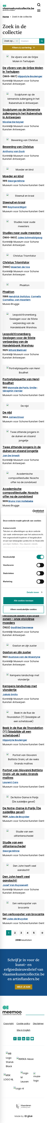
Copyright (8, 1023)
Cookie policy (23, 1023)
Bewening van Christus (18, 147)
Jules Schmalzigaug (30, 237)
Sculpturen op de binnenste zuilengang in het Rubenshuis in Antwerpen (22, 113)
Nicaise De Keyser (13, 122)
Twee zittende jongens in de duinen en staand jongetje (22, 449)
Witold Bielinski (17, 350)
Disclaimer (38, 1023)
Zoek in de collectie (22, 16)
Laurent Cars (10, 782)
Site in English (23, 1030)
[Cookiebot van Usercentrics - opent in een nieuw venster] (33, 511)
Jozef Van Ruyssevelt (15, 885)
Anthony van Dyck (14, 151)
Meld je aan (23, 986)
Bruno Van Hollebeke (20, 501)
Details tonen (33, 592)
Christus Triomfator (16, 262)
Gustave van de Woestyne (24, 657)
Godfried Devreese (22, 627)
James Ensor (16, 417)
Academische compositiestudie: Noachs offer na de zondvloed (20, 492)
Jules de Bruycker (18, 816)
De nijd (7, 412)
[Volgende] (42, 933)
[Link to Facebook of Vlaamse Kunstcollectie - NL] (15, 1038)
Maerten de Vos (20, 267)
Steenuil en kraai (14, 202)
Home (6, 16)
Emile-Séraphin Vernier (20, 389)
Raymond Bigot (17, 207)
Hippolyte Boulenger (30, 76)
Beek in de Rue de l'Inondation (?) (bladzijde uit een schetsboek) (23, 731)
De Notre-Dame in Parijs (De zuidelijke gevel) (22, 810)
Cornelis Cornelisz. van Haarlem (22, 298)
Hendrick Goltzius (19, 296)
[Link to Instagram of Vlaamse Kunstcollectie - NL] (19, 1038)
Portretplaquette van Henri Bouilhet (21, 381)
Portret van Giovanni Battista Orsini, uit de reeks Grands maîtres (23, 774)
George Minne (16, 180)
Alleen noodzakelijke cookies (23, 609)
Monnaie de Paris (18, 387)
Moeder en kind (13, 176)
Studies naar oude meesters (22, 233)
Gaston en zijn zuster (17, 652)
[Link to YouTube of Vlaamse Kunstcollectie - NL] (32, 1038)
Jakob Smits (10, 694)
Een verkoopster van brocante (23, 914)
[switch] (40, 565)
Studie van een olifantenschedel (14, 844)
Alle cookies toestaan (23, 600)
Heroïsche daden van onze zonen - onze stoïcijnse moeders (21, 619)
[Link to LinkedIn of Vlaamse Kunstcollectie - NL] (23, 1038)
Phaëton (8, 292)
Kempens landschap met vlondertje (20, 688)
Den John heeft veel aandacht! (16, 878)
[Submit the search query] (41, 41)
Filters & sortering (21, 47)
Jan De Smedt (11, 455)
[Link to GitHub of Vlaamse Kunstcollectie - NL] (28, 1038)
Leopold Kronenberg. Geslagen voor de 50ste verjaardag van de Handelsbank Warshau (19, 339)
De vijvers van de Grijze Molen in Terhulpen (23, 70)
